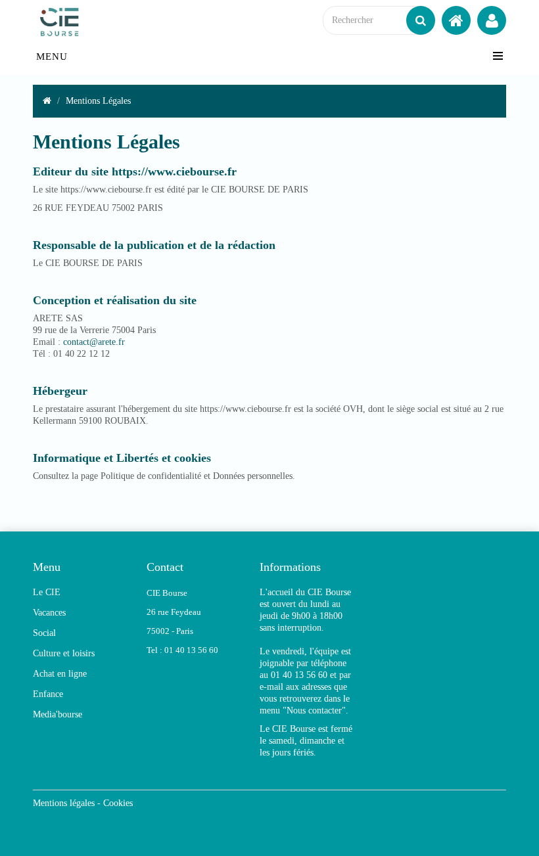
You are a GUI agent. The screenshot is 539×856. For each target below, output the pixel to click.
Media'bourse (57, 714)
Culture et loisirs (64, 653)
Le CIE (46, 592)
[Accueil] (456, 20)
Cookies (118, 803)
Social (44, 633)
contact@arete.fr (94, 342)
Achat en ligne (60, 674)
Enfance (48, 694)
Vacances (49, 613)
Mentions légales (64, 803)
